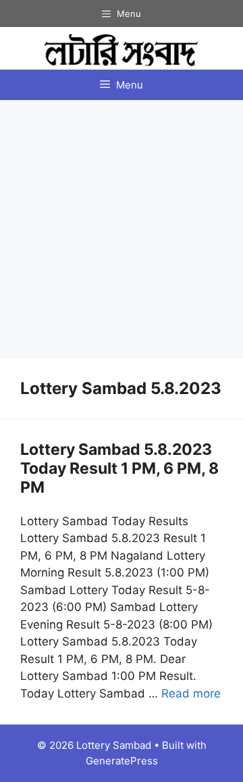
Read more (191, 693)
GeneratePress (122, 760)
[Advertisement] (121, 228)
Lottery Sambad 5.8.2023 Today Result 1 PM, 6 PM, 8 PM (119, 468)
